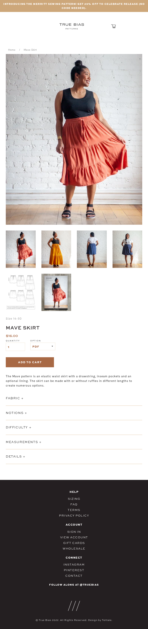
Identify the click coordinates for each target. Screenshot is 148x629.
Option (35, 340)
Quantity (13, 340)
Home (11, 50)
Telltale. (107, 620)
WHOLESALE (74, 548)
